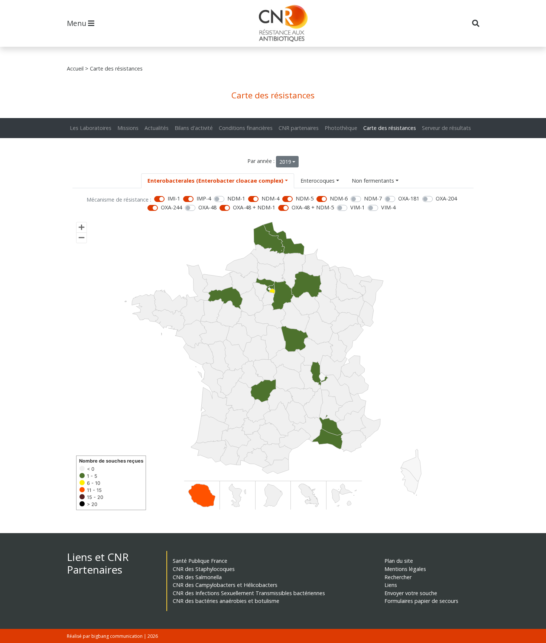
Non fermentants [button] (373, 180)
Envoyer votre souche (410, 593)
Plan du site (398, 560)
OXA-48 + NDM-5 (313, 207)
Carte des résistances (389, 127)
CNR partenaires (299, 127)
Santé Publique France (200, 560)
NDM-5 (304, 198)
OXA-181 (408, 198)
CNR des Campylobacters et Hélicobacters (225, 584)
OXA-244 (171, 207)
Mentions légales (405, 568)
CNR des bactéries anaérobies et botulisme (226, 600)
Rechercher (398, 577)
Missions (128, 127)
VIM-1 (357, 207)
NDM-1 (236, 198)
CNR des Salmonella (197, 577)
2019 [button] (285, 161)
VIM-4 (388, 207)
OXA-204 (446, 198)
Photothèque (341, 127)
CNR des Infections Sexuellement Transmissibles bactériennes (249, 593)
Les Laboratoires (90, 127)
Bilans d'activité (194, 127)
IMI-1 (174, 198)
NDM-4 (270, 198)
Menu (77, 23)
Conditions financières (246, 127)
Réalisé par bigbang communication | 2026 (112, 636)
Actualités (156, 127)
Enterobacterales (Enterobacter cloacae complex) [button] (215, 180)
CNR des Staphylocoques (204, 568)
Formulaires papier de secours (421, 600)
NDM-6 (339, 198)
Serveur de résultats (446, 127)
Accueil (75, 68)
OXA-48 (207, 207)
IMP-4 (203, 198)
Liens (390, 584)
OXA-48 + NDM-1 (254, 207)
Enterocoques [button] (317, 180)
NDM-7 (373, 198)
